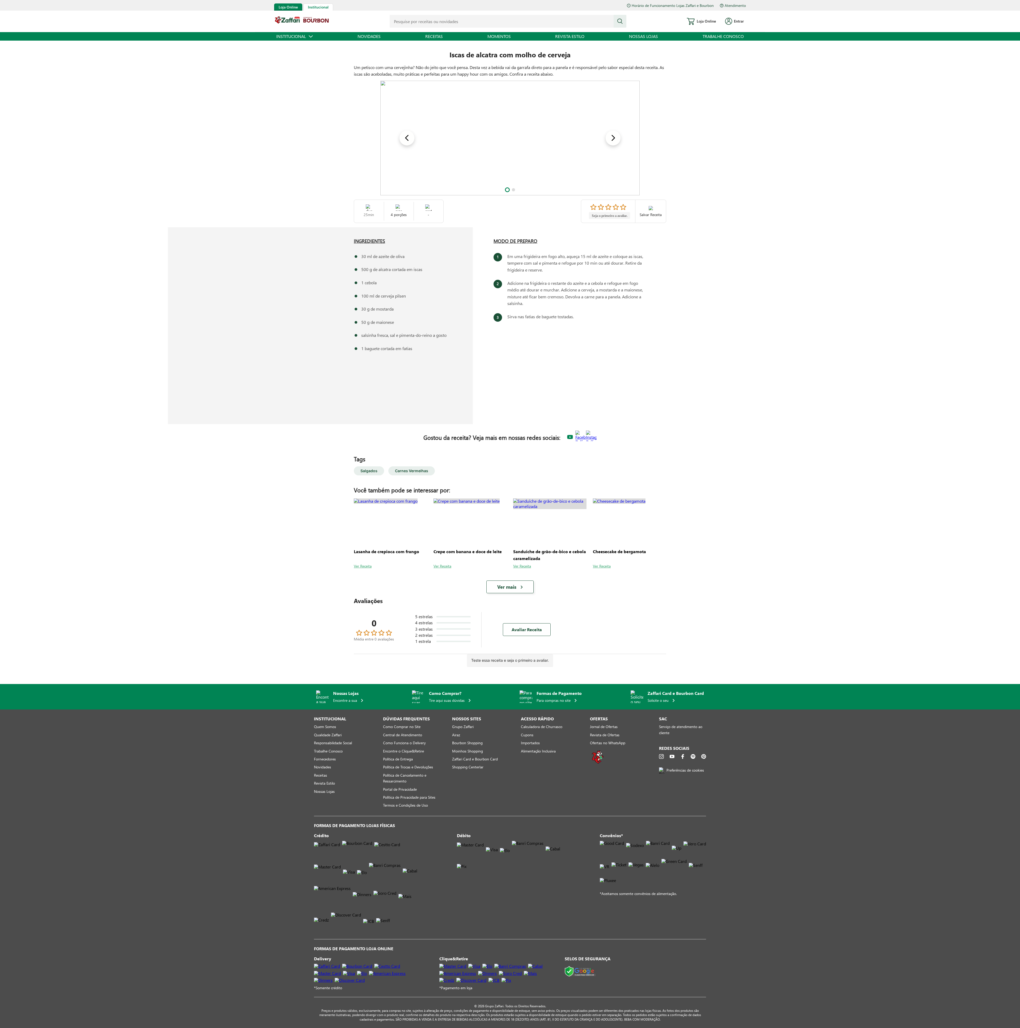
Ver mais (506, 587)
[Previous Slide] (407, 138)
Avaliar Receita (527, 629)
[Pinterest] (703, 756)
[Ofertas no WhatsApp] (597, 763)
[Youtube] (672, 756)
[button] (507, 189)
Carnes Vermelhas (411, 470)
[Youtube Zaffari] (570, 437)
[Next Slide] (613, 138)
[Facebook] (682, 756)
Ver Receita (363, 566)
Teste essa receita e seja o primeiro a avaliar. (510, 660)
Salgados (368, 470)
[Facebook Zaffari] (580, 438)
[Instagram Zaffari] (591, 438)
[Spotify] (693, 756)
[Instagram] (661, 756)
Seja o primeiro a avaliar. (609, 215)
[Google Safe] (580, 971)
